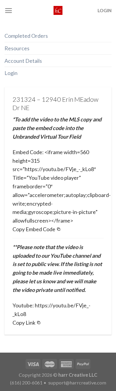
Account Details (23, 60)
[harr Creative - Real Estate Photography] (58, 10)
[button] (36, 229)
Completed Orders (26, 35)
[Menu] (8, 10)
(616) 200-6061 (26, 382)
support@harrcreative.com (76, 382)
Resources (16, 48)
